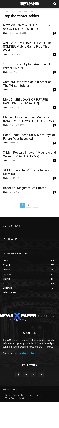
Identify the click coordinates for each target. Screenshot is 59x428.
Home (5, 11)
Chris (5, 33)
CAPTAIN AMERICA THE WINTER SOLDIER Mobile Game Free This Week (27, 46)
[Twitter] (33, 374)
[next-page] (35, 205)
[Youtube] (41, 374)
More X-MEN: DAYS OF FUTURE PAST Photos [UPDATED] (25, 101)
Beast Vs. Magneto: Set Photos (24, 188)
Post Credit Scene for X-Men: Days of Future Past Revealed (29, 136)
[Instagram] (26, 374)
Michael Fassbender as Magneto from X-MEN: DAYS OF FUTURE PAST (29, 119)
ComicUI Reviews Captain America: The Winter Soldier (27, 83)
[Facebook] (18, 374)
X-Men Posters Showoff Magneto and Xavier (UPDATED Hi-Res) (29, 154)
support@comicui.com (26, 353)
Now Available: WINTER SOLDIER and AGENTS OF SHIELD (26, 27)
